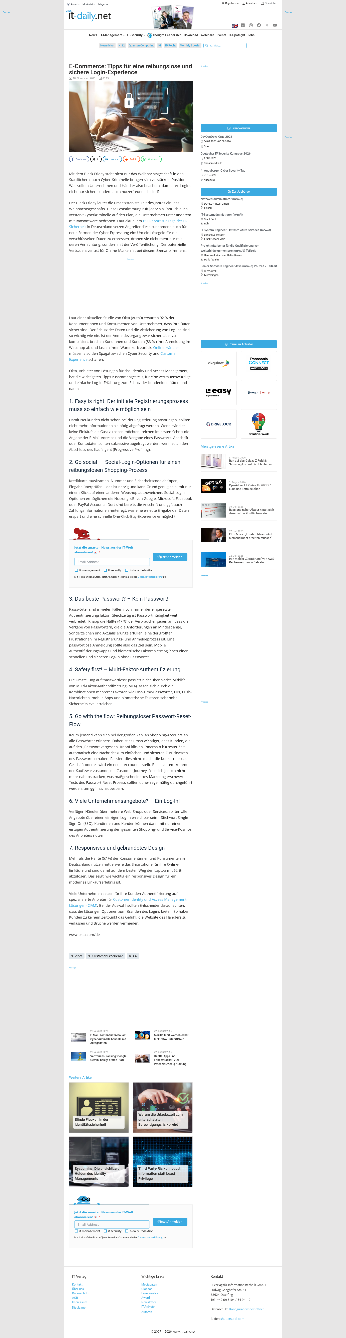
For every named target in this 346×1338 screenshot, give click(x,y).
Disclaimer (79, 1307)
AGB (75, 1298)
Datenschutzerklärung (150, 576)
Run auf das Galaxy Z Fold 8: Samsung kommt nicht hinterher (250, 462)
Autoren (146, 1312)
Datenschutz (80, 1293)
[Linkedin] (243, 25)
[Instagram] (251, 25)
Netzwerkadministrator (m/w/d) (222, 199)
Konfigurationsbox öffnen (247, 1309)
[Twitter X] (267, 25)
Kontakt (77, 1284)
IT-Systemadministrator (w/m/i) (222, 214)
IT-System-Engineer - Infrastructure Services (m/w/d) (236, 230)
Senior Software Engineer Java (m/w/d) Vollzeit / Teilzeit (239, 266)
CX (135, 956)
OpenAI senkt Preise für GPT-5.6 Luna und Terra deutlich (250, 487)
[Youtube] (275, 25)
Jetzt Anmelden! (171, 557)
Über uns (78, 1289)
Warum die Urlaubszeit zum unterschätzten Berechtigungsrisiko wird (160, 1119)
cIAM (78, 956)
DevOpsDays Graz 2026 (216, 137)
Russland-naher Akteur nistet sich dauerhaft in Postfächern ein (251, 511)
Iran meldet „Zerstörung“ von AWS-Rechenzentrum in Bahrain (252, 560)
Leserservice (149, 1293)
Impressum (79, 1302)
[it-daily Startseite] (96, 16)
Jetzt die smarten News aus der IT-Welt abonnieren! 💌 (103, 549)
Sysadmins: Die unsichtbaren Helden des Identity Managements (98, 1173)
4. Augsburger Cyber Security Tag (223, 170)
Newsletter (148, 1302)
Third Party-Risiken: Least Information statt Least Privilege (159, 1173)
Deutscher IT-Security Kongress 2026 (226, 153)
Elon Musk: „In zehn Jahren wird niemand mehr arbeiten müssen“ (250, 536)
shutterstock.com (232, 1319)
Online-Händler (166, 347)
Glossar (146, 1289)
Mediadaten (149, 1284)
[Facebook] (259, 25)
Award (145, 1298)
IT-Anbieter (148, 1306)
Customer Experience (107, 956)
